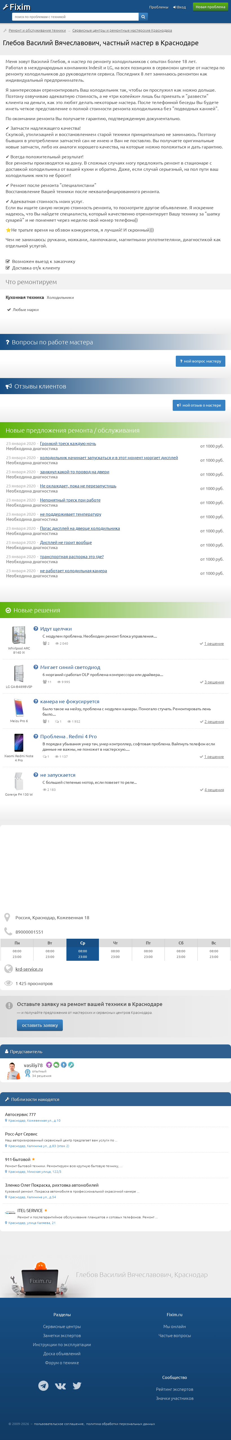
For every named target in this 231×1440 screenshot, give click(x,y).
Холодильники (60, 297)
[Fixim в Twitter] (77, 1385)
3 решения (214, 682)
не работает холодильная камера (73, 570)
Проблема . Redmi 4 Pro (68, 736)
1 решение (214, 643)
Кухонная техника (25, 297)
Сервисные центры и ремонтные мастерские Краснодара (122, 30)
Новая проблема (210, 6)
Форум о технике (62, 1362)
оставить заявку (40, 1025)
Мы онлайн (174, 1326)
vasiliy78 (33, 1065)
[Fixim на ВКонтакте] (60, 1385)
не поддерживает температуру (70, 514)
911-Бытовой (17, 1159)
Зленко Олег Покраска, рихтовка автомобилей (52, 1185)
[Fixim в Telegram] (43, 1385)
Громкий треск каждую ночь (68, 443)
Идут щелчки (56, 628)
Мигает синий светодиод (70, 667)
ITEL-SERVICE (30, 1210)
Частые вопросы (175, 1335)
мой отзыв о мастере (201, 404)
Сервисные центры (62, 1326)
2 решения (214, 721)
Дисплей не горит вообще (66, 542)
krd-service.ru (29, 968)
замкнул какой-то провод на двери (74, 471)
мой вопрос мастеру (201, 360)
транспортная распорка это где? (72, 556)
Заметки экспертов (62, 1335)
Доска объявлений (62, 1353)
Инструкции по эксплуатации (62, 1344)
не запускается (57, 775)
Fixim (20, 6)
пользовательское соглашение (59, 1423)
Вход (181, 7)
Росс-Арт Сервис (21, 1133)
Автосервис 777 (20, 1114)
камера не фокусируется (69, 701)
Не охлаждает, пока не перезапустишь (78, 485)
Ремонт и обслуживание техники (37, 30)
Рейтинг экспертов (174, 1389)
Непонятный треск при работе (70, 499)
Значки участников (175, 1398)
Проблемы (158, 7)
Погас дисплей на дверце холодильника (80, 528)
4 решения (214, 789)
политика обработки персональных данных (120, 1423)
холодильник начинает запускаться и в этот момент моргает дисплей (109, 457)
